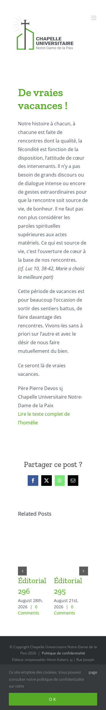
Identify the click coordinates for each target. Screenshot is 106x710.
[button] (22, 571)
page (93, 672)
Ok (53, 699)
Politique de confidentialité (63, 653)
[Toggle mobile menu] (94, 18)
